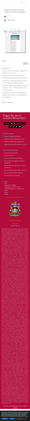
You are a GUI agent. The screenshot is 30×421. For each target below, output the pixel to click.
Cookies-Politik (15, 223)
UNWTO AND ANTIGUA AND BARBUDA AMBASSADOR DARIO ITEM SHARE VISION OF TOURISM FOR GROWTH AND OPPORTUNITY (15, 365)
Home (5, 181)
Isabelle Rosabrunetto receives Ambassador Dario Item (12, 228)
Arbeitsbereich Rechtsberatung (12, 187)
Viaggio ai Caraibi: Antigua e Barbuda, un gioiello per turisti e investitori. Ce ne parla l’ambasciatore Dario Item (15, 376)
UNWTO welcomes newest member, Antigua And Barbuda (13, 302)
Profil (5, 183)
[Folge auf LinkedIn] (18, 123)
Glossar (6, 192)
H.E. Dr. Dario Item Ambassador (12, 175)
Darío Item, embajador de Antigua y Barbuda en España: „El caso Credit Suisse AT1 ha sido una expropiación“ (14, 88)
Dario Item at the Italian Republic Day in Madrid (18, 231)
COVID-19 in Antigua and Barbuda (8, 232)
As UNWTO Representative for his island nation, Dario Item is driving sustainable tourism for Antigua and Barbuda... (15, 368)
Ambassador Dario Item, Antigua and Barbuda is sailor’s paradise (16, 341)
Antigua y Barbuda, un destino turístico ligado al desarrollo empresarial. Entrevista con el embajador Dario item (15, 284)
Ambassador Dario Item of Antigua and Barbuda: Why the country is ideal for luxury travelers (15, 264)
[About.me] (13, 126)
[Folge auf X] (8, 123)
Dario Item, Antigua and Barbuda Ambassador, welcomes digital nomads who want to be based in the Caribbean (15, 250)
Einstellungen (20, 418)
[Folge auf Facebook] (5, 123)
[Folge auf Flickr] (24, 123)
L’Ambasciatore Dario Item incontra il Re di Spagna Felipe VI (13, 313)
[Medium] (16, 126)
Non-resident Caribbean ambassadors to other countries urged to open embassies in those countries (15, 346)
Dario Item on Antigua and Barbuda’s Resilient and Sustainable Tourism (15, 326)
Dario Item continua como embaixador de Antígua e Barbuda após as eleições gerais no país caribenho (14, 95)
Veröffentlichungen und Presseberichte (14, 188)
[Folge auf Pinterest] (21, 123)
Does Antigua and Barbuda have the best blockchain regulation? (14, 280)
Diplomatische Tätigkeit (10, 185)
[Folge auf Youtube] (11, 123)
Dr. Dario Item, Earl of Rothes (15, 197)
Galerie (6, 190)
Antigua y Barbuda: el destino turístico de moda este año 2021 (16, 300)
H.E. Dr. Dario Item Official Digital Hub (13, 173)
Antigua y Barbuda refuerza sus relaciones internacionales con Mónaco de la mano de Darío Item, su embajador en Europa (15, 356)
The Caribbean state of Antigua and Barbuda (20, 279)
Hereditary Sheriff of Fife (6, 403)
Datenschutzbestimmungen (15, 220)
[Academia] (19, 126)
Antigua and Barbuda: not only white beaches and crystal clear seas (15, 270)
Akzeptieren (5, 418)
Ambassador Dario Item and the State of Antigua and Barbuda (15, 255)
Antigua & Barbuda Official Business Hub (14, 139)
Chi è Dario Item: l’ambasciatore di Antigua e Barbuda (12, 327)
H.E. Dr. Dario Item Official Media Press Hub (15, 170)
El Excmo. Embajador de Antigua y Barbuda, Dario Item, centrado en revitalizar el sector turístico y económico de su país (15, 282)
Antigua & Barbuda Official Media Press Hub (15, 144)
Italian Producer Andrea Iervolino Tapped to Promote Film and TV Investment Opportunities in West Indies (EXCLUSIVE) (15, 350)
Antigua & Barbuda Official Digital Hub (14, 141)
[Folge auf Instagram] (14, 123)
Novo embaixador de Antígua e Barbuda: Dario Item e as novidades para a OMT (15, 393)
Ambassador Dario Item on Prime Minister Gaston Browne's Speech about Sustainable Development (15, 246)
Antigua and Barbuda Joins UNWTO (9, 304)
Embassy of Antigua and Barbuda (12, 136)
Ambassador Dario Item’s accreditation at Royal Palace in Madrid (15, 256)
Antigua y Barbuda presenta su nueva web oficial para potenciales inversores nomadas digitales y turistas (15, 295)
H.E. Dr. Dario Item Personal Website (13, 158)
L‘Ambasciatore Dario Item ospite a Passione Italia (18, 308)
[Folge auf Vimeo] (10, 126)
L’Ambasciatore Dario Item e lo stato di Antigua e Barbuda (17, 318)
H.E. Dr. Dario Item (9, 155)
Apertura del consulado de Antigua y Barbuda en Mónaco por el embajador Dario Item (15, 360)
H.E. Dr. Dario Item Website (11, 153)
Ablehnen (12, 418)
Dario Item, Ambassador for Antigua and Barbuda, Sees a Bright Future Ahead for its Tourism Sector (15, 230)
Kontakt (6, 194)
